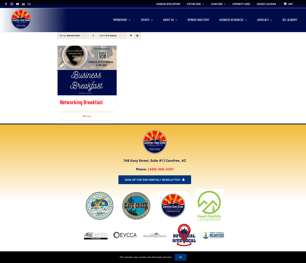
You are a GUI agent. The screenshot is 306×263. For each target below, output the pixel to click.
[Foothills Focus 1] (154, 233)
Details (88, 116)
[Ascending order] (93, 35)
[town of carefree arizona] (99, 192)
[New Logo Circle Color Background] (21, 9)
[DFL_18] (210, 190)
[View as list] (137, 35)
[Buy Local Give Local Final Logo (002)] (184, 223)
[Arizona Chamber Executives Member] (96, 223)
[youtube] (17, 4)
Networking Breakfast (81, 102)
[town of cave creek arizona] (136, 192)
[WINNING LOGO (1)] (213, 230)
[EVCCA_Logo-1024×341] (125, 223)
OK (180, 257)
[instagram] (12, 4)
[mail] (29, 4)
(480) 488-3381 (160, 169)
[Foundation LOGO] (173, 192)
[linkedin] (23, 4)
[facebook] (6, 4)
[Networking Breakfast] (87, 70)
